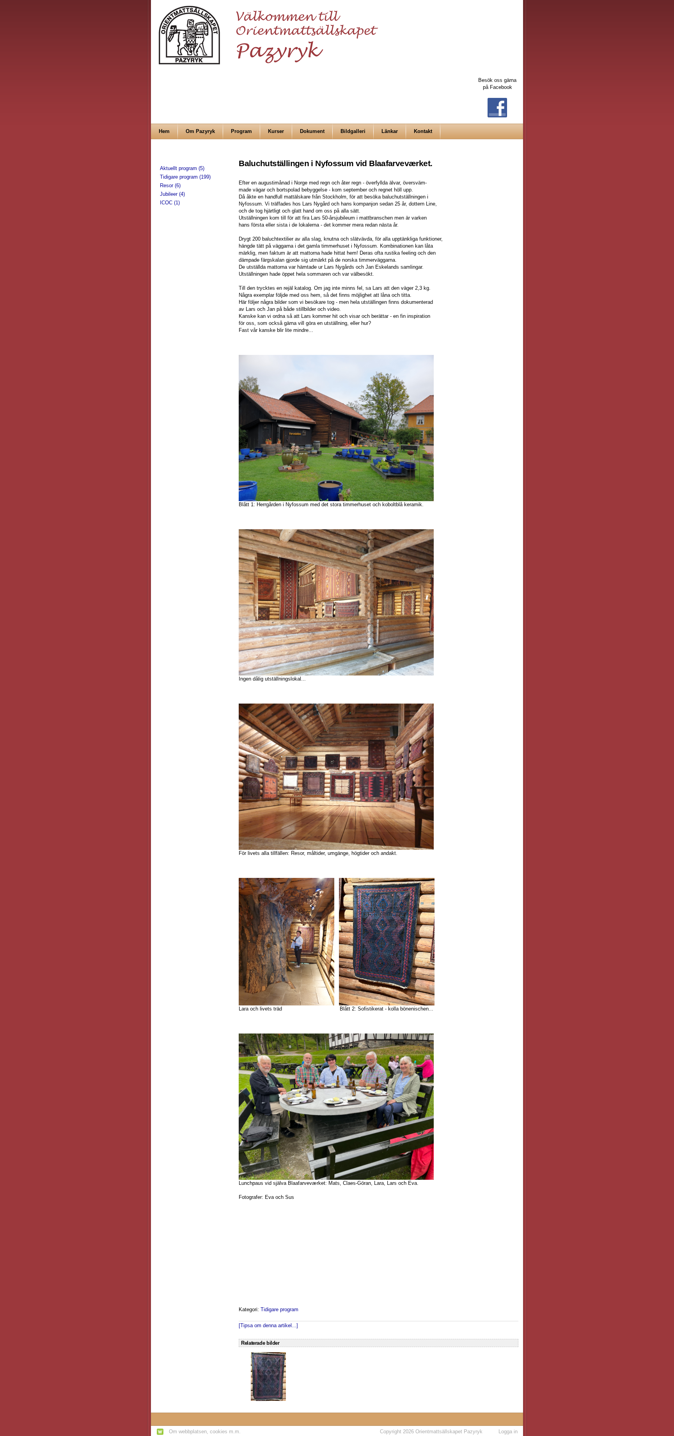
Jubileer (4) (172, 194)
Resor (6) (170, 185)
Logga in (508, 1431)
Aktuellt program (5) (182, 168)
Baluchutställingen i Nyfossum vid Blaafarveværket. (335, 163)
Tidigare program (279, 1309)
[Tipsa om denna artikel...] (268, 1325)
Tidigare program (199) (185, 177)
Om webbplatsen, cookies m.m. (205, 1431)
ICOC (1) (170, 203)
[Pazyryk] (271, 32)
